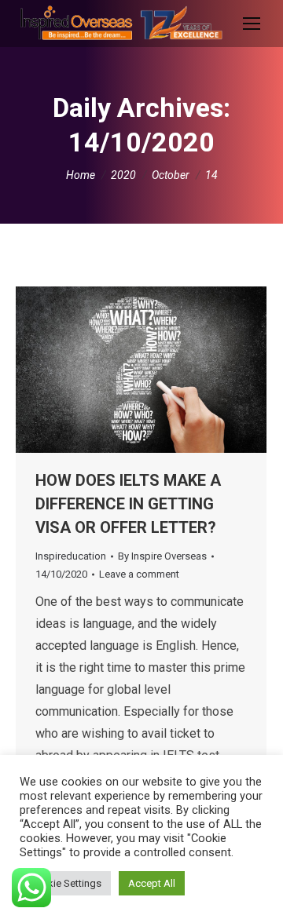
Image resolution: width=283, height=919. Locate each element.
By (162, 556)
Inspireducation (70, 556)
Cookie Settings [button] (65, 883)
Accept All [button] (151, 883)
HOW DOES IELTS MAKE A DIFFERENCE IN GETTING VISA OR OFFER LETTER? (128, 504)
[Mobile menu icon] (251, 23)
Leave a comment (139, 574)
